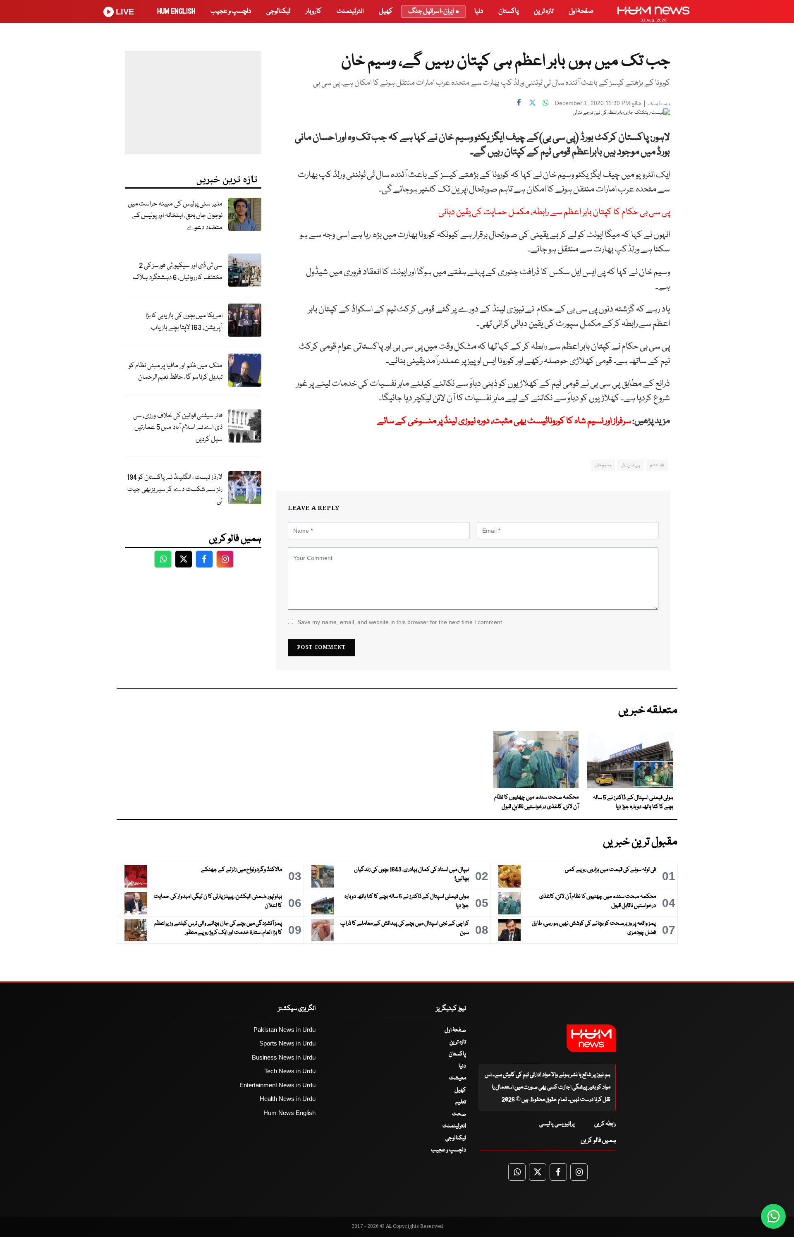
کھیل (385, 11)
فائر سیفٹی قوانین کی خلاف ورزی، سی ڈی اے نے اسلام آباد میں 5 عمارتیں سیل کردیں (177, 428)
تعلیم (460, 1102)
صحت (459, 1114)
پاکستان (508, 11)
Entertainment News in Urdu (277, 1085)
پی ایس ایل (630, 465)
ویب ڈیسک (659, 104)
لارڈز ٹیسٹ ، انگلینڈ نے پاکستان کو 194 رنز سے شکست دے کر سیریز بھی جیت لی (174, 489)
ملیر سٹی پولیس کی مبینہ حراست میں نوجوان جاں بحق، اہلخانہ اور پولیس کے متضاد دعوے (175, 216)
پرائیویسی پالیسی (557, 1124)
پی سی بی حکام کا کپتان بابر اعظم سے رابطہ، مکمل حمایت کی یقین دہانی (554, 212)
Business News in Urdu (284, 1057)
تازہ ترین (543, 11)
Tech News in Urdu (290, 1070)
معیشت (457, 1078)
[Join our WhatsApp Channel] (773, 1216)
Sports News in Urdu (287, 1043)
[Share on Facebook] (519, 102)
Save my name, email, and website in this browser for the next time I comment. (400, 622)
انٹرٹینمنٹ (350, 11)
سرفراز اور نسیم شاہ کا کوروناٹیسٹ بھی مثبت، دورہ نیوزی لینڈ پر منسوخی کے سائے (504, 421)
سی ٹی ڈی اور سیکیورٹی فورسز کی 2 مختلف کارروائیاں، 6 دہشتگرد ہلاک (177, 272)
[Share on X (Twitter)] (532, 102)
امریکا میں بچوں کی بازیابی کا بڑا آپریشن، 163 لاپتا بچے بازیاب (184, 322)
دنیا (478, 11)
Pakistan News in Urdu (285, 1029)
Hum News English (289, 1112)
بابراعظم (657, 465)
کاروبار (313, 11)
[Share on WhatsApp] (545, 102)
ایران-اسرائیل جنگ (431, 11)
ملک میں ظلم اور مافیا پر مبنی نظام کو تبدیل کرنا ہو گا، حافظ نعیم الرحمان (175, 372)
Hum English (176, 11)
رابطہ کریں (605, 1124)
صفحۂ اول (581, 11)
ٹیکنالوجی (278, 11)
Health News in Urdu (288, 1098)
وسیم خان (603, 465)
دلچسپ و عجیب (230, 11)
